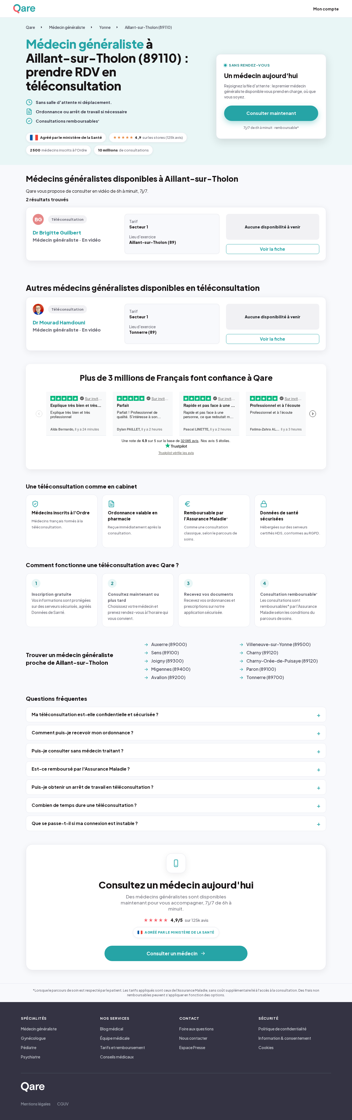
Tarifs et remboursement (122, 1047)
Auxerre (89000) (169, 644)
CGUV (62, 1103)
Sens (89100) (165, 652)
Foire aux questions (196, 1028)
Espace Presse (192, 1047)
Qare (30, 27)
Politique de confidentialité (282, 1028)
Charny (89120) (262, 652)
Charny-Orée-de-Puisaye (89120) (282, 661)
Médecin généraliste (67, 27)
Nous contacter (193, 1038)
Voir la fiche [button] (272, 249)
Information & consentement (284, 1038)
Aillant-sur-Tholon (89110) (148, 27)
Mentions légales (36, 1103)
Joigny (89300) (167, 661)
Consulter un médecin (172, 953)
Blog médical (111, 1028)
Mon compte (326, 8)
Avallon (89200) (168, 677)
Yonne (105, 27)
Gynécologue (33, 1038)
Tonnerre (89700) (265, 677)
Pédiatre (28, 1047)
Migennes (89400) (170, 669)
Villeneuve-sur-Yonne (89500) (278, 644)
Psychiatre (30, 1056)
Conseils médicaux (117, 1056)
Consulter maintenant (271, 113)
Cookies (266, 1047)
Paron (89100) (261, 669)
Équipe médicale (115, 1038)
